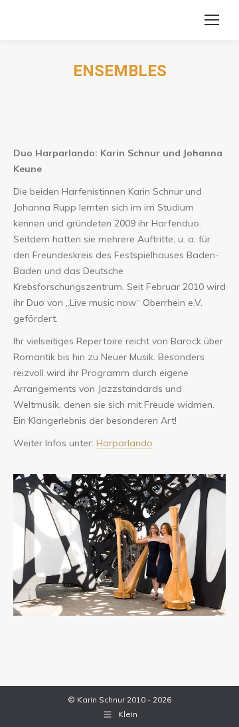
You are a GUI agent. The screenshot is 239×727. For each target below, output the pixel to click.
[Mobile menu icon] (211, 20)
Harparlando (124, 443)
